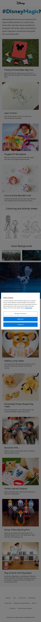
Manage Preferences (20, 313)
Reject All (20, 319)
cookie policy (28, 308)
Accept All (20, 324)
